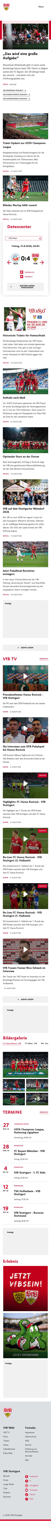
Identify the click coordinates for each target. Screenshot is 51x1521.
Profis (5, 1480)
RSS (31, 1499)
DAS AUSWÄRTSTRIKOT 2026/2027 (15, 99)
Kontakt (28, 1455)
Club (5, 1488)
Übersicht (44, 1112)
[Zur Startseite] (6, 10)
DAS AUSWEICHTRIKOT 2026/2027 (15, 95)
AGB (27, 1440)
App (27, 1460)
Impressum (29, 1432)
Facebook (34, 1476)
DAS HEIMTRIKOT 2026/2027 (13, 90)
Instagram (34, 1485)
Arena (5, 1445)
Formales (30, 1428)
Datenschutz (30, 1436)
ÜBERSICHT (44, 659)
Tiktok (32, 1494)
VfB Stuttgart (11, 1471)
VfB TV (6, 1432)
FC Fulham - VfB (31, 1043)
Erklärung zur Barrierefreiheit (31, 1450)
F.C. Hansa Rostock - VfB (12, 1043)
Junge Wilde (8, 1484)
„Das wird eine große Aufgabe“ (20, 56)
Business (7, 1496)
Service (28, 1445)
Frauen (6, 422)
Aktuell (6, 171)
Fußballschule (9, 1449)
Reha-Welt (8, 1453)
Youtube (33, 1490)
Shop (5, 1436)
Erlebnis (6, 1492)
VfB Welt (8, 1428)
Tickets (6, 1440)
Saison (5, 712)
